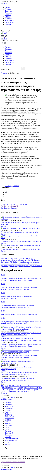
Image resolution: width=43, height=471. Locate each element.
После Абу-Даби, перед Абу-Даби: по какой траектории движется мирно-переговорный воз (21, 262)
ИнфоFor (8, 444)
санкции (30, 390)
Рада (21, 388)
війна (13, 390)
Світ (6, 421)
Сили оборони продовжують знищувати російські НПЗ (20, 249)
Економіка (8, 423)
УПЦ (6, 386)
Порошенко (24, 386)
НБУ (40, 388)
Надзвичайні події (11, 440)
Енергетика (9, 408)
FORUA (12, 397)
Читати (3, 226)
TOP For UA (9, 20)
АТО (2, 386)
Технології (9, 433)
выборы (27, 391)
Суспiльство (9, 22)
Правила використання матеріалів (13, 462)
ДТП (18, 388)
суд (10, 390)
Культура (8, 24)
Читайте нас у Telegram (9, 208)
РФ (10, 386)
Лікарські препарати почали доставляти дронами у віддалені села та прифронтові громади (19, 356)
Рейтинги (8, 9)
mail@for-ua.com (6, 399)
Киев (36, 388)
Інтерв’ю (8, 15)
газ (7, 391)
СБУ (17, 386)
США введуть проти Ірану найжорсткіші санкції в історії (21, 241)
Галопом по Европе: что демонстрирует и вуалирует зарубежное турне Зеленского (21, 265)
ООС (2, 390)
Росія (30, 386)
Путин (3, 391)
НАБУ (10, 391)
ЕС (15, 388)
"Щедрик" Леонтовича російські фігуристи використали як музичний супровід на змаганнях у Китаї (21, 345)
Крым (26, 388)
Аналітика (8, 13)
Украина (10, 388)
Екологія (8, 437)
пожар (15, 391)
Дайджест (8, 18)
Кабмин (31, 388)
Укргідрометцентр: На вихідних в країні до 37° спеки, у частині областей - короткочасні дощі (21, 334)
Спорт (7, 429)
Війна (7, 427)
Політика (8, 425)
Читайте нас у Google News (10, 206)
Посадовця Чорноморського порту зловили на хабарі (20, 232)
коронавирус (36, 386)
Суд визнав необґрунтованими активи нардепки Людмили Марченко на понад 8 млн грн (18, 379)
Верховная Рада (6, 204)
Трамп (35, 390)
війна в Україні (21, 390)
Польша (21, 391)
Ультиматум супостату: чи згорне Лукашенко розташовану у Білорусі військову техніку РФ (17, 259)
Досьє (7, 442)
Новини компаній (11, 439)
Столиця (8, 17)
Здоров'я (8, 431)
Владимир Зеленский (19, 204)
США (13, 386)
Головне (8, 7)
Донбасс (4, 388)
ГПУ (6, 390)
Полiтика (4, 73)
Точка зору (9, 11)
